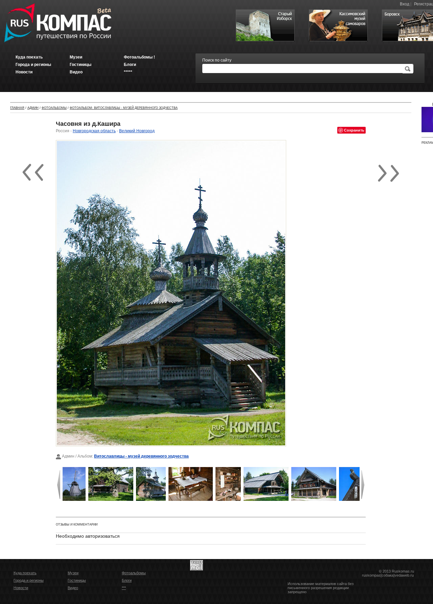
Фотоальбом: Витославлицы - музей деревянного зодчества (124, 108)
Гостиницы (77, 580)
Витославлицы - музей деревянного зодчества (141, 456)
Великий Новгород (137, 131)
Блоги (127, 580)
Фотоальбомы (54, 108)
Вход (404, 4)
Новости (21, 588)
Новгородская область (94, 131)
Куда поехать (25, 573)
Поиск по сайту (216, 60)
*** (124, 588)
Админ (33, 108)
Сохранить (354, 130)
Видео (73, 588)
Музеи (73, 573)
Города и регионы (29, 580)
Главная (17, 108)
